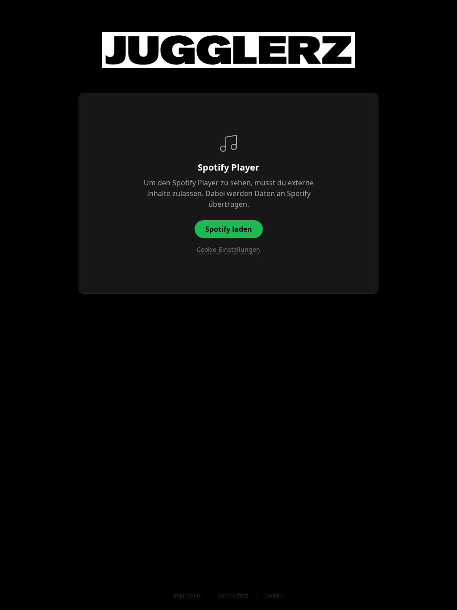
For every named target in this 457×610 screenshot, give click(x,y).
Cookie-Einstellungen (228, 249)
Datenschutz (233, 595)
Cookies (274, 595)
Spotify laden (228, 229)
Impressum (187, 595)
